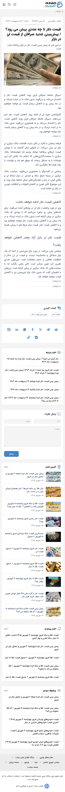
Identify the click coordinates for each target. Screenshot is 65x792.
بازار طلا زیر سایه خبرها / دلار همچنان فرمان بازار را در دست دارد (24, 490)
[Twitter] (40, 330)
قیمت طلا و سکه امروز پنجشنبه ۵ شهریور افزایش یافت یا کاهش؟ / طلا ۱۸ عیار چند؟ (25, 505)
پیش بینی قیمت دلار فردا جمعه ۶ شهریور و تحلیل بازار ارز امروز (24, 475)
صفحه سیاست (32, 767)
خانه (59, 21)
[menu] (15, 4)
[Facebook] (32, 330)
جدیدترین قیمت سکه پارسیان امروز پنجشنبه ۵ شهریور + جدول (24, 535)
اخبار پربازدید (50, 628)
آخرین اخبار (51, 466)
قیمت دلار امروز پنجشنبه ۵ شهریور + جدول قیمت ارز (24, 550)
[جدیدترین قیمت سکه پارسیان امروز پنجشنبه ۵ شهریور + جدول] (53, 537)
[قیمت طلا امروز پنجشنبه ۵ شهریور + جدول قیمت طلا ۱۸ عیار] (53, 567)
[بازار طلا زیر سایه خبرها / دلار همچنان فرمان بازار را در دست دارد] (53, 492)
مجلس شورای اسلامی (51, 762)
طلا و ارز (51, 21)
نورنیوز (26, 762)
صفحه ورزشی (14, 762)
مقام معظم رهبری (46, 757)
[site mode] (4, 4)
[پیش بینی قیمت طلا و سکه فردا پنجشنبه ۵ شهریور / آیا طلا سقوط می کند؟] (53, 612)
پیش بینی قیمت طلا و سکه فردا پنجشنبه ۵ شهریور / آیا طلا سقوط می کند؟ (24, 610)
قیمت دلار (56, 314)
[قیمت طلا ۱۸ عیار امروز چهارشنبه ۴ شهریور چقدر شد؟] (53, 582)
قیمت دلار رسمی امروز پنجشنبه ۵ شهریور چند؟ (25, 520)
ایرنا (36, 762)
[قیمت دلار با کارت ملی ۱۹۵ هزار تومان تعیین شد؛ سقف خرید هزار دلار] (53, 597)
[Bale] (36, 337)
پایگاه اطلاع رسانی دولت (24, 757)
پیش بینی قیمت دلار (39, 314)
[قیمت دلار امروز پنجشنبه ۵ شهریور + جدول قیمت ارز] (53, 552)
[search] (9, 4)
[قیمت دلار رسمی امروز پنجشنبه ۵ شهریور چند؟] (53, 522)
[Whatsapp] (25, 330)
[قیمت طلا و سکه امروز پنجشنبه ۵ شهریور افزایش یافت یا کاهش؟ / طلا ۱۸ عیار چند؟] (53, 507)
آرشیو (6, 467)
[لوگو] (53, 4)
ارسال (11, 454)
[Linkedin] (17, 330)
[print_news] (56, 330)
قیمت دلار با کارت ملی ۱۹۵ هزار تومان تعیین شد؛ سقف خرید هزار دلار (24, 595)
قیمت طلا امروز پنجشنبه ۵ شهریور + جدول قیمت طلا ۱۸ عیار (24, 565)
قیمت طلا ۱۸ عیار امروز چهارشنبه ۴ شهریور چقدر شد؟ (25, 580)
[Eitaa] (9, 330)
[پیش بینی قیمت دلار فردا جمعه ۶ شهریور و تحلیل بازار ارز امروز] (53, 477)
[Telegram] (48, 330)
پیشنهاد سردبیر (49, 690)
